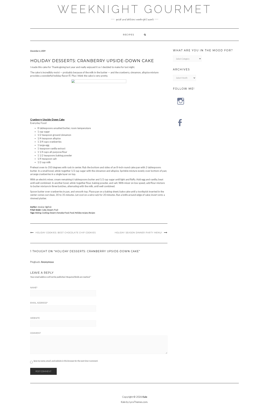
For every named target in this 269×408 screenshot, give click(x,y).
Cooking (45, 213)
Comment (35, 333)
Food (72, 213)
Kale (145, 396)
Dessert (50, 210)
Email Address (39, 303)
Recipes (128, 34)
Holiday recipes (81, 213)
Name (33, 287)
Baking (38, 213)
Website (35, 318)
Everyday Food (63, 213)
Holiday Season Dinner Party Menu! (138, 232)
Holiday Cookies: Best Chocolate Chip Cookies (66, 232)
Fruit (56, 210)
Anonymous (47, 261)
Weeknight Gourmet (134, 9)
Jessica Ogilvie (45, 207)
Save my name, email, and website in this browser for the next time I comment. (65, 361)
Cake (44, 210)
